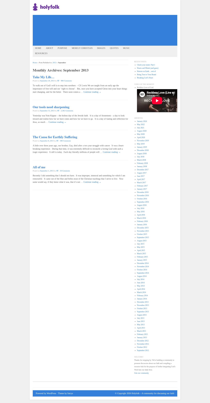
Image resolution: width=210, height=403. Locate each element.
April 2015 (141, 250)
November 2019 (143, 141)
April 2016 (141, 215)
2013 (54, 62)
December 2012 (143, 341)
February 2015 (142, 257)
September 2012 (143, 350)
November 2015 (143, 231)
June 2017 (141, 176)
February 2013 (142, 334)
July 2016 (140, 208)
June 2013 (141, 321)
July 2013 (140, 318)
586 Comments (65, 141)
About (49, 48)
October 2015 (142, 234)
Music (126, 48)
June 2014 (141, 283)
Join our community (141, 373)
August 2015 (142, 241)
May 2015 (141, 247)
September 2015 (143, 237)
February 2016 (142, 221)
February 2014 (142, 295)
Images (101, 48)
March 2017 (141, 183)
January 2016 (142, 224)
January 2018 (142, 166)
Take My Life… (43, 77)
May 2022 (141, 124)
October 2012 (142, 347)
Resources (41, 53)
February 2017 (142, 186)
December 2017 (143, 170)
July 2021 (140, 128)
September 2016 (143, 202)
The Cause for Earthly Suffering (55, 137)
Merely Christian (82, 48)
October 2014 (142, 270)
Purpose (62, 48)
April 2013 (141, 328)
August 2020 (142, 131)
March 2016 (141, 218)
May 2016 (141, 212)
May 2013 (141, 325)
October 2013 (142, 308)
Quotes (114, 48)
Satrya (70, 393)
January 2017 (142, 189)
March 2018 (141, 160)
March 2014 (141, 292)
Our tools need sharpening (51, 107)
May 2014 (141, 286)
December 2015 (143, 228)
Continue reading (92, 92)
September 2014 (143, 273)
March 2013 (141, 331)
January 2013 (142, 337)
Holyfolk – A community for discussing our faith (153, 393)
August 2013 (142, 315)
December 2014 (143, 263)
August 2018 (142, 153)
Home (38, 48)
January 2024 (142, 121)
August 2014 (142, 276)
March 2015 (141, 254)
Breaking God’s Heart (145, 78)
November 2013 (143, 305)
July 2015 (140, 244)
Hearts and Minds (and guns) (147, 68)
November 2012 (143, 344)
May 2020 (141, 134)
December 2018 (143, 150)
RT (58, 81)
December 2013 (143, 302)
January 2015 (142, 260)
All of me (39, 167)
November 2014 (143, 266)
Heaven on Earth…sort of (146, 71)
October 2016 (142, 199)
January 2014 (142, 299)
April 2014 (141, 289)
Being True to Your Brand (146, 74)
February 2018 (142, 163)
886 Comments (66, 81)
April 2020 (141, 137)
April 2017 (141, 179)
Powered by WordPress (46, 393)
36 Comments (65, 171)
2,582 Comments (67, 111)
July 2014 (140, 279)
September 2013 (143, 312)
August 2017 (142, 173)
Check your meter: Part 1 (146, 65)
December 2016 (143, 192)
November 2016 (143, 195)
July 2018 (140, 157)
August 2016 (142, 205)
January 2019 (142, 147)
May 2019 (141, 144)
